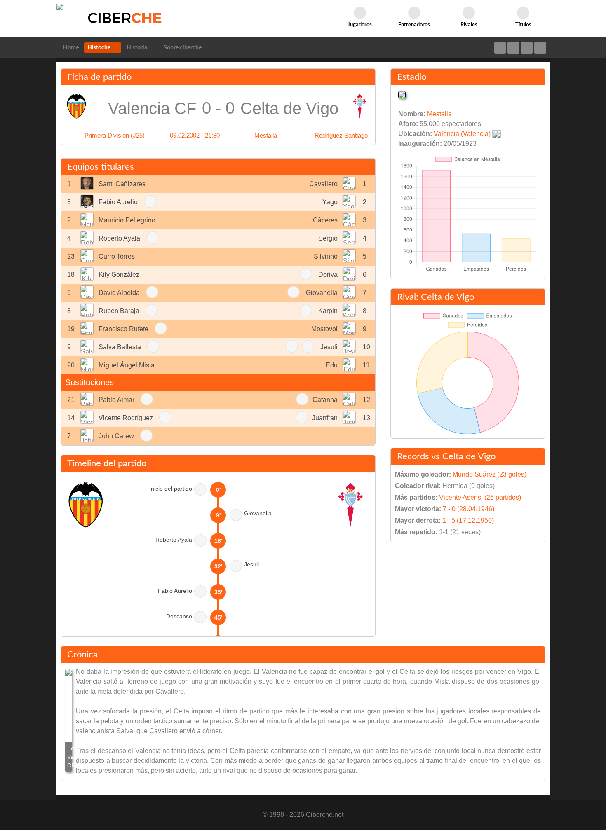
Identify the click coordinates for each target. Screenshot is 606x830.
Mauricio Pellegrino (127, 220)
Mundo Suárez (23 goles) (489, 474)
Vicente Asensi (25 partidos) (480, 497)
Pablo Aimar (116, 399)
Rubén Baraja (119, 310)
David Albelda (119, 292)
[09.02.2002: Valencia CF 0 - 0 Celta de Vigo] (68, 720)
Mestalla (265, 135)
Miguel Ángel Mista (127, 365)
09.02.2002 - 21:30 (195, 135)
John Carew (116, 436)
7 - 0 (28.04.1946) (468, 508)
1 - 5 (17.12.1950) (468, 520)
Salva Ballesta (120, 347)
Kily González (119, 274)
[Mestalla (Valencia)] (402, 94)
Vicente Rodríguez (126, 417)
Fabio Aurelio (118, 202)
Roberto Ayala (119, 238)
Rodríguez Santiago (341, 135)
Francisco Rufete (123, 328)
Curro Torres (117, 256)
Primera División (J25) (115, 135)
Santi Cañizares (122, 183)
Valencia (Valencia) (462, 133)
